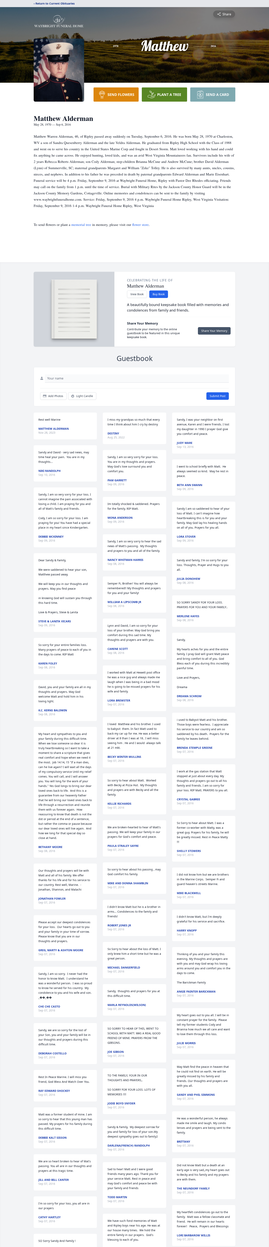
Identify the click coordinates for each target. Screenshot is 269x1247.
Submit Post (217, 396)
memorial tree (81, 224)
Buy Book (159, 294)
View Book (137, 294)
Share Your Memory (214, 331)
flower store (140, 224)
